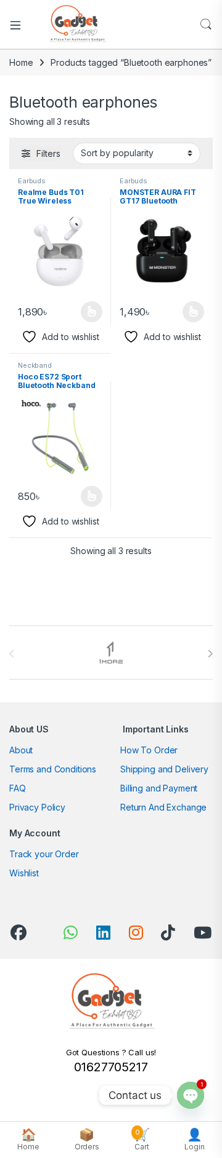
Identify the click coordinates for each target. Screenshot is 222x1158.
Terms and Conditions (52, 769)
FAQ (17, 788)
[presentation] (210, 653)
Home (21, 62)
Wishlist (24, 873)
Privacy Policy (37, 807)
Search (206, 24)
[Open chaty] (190, 1095)
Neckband (35, 365)
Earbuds (32, 180)
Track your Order (44, 854)
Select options (87, 311)
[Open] (19, 25)
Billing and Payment (158, 788)
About (21, 750)
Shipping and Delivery (164, 769)
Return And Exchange (163, 807)
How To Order (149, 750)
